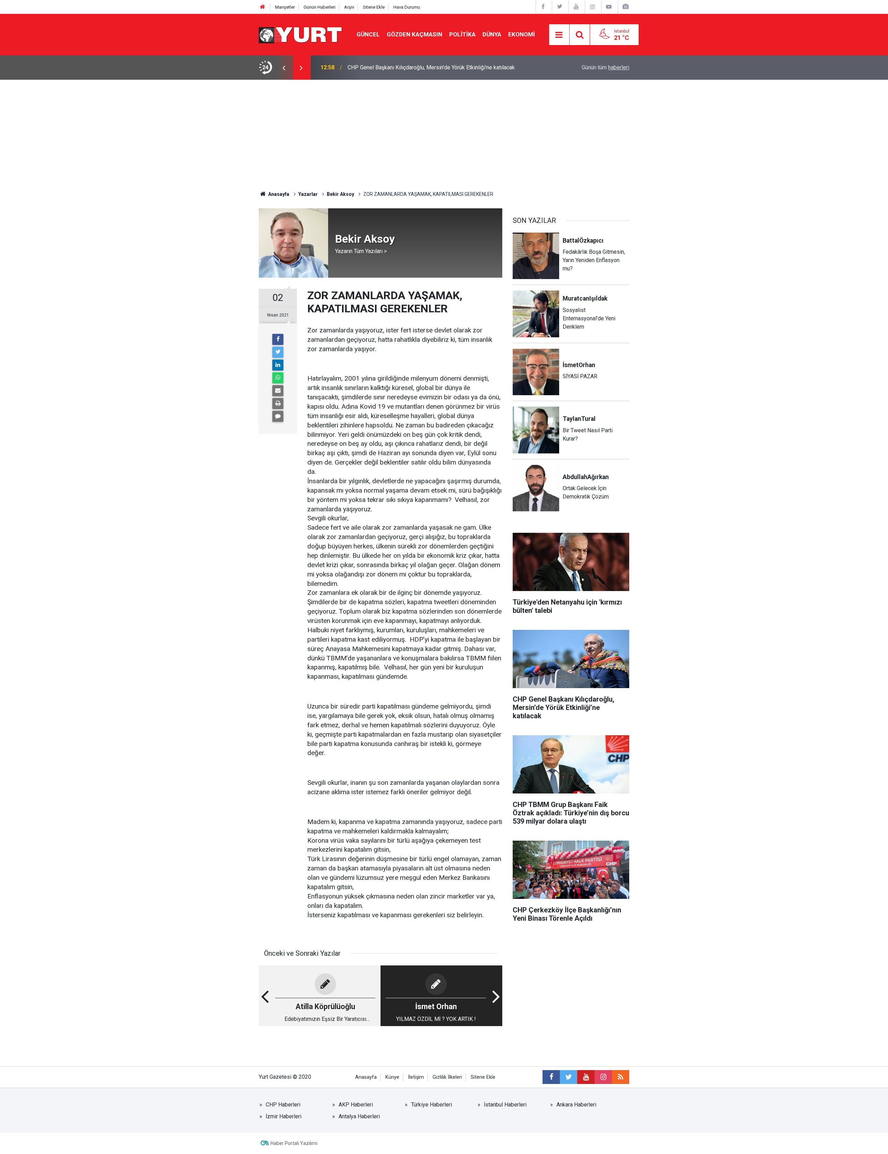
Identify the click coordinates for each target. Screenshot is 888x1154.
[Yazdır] (277, 403)
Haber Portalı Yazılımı (294, 1143)
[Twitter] (277, 352)
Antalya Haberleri (359, 1116)
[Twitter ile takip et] (568, 1077)
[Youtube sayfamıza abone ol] (586, 1077)
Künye (392, 1077)
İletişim (416, 1077)
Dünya (492, 34)
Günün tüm (605, 67)
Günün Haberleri (319, 7)
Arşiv (349, 7)
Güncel (368, 34)
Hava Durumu (406, 7)
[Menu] (559, 35)
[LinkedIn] (277, 365)
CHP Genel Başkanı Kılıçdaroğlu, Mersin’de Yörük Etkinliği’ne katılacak (431, 67)
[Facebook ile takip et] (551, 1077)
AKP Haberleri (356, 1104)
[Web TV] (609, 6)
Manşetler (285, 7)
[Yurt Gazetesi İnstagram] (592, 6)
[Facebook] (277, 339)
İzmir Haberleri (283, 1116)
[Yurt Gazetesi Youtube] (576, 6)
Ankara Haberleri (576, 1104)
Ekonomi (521, 34)
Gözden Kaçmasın (414, 34)
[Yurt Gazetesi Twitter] (559, 6)
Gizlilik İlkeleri (447, 1077)
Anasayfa (366, 1077)
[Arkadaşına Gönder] (277, 390)
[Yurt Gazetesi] (301, 34)
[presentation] (283, 67)
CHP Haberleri (283, 1104)
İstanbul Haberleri (505, 1104)
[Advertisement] (444, 131)
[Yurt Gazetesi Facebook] (543, 6)
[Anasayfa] (262, 7)
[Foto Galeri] (625, 6)
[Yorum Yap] (277, 416)
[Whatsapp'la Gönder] (277, 377)
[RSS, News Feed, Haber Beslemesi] (620, 1077)
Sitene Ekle (374, 7)
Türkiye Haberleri (431, 1104)
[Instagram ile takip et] (603, 1077)
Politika (462, 34)
